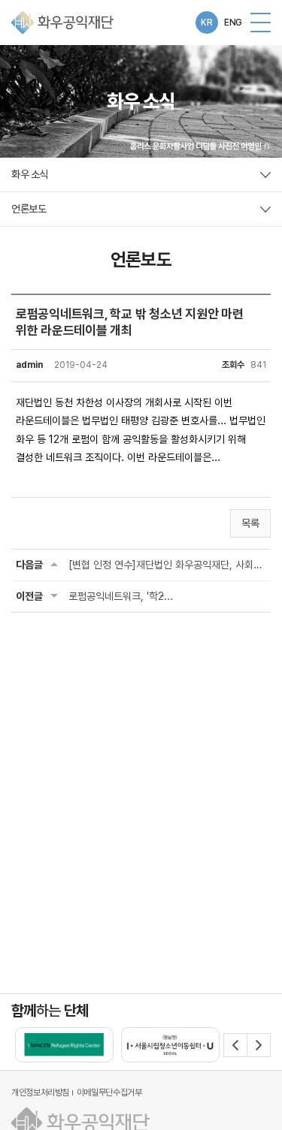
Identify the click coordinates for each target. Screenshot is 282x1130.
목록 (250, 523)
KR (206, 22)
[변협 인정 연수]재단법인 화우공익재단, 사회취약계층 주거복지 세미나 (167, 565)
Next (259, 1045)
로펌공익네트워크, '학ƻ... (120, 596)
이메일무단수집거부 (109, 1092)
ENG (233, 22)
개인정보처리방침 (40, 1092)
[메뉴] (260, 23)
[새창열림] (64, 1044)
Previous (235, 1045)
